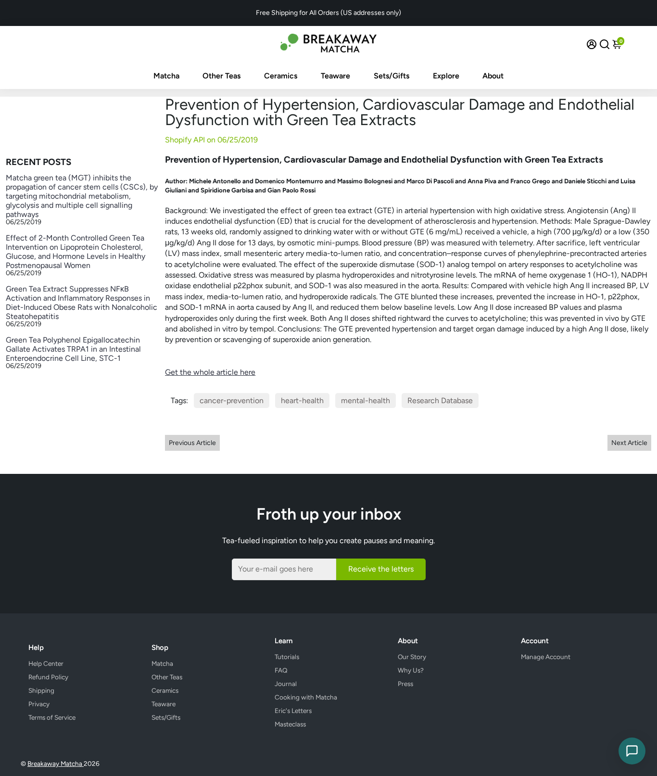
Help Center (45, 663)
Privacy (39, 704)
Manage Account (545, 657)
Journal (286, 683)
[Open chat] (632, 751)
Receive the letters (381, 568)
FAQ (281, 670)
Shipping (41, 690)
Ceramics (280, 75)
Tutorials (287, 657)
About (493, 75)
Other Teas (221, 75)
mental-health (365, 400)
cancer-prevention (232, 400)
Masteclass (290, 724)
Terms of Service (52, 717)
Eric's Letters (293, 710)
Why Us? (411, 670)
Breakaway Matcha (55, 763)
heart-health (302, 400)
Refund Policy (48, 677)
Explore (446, 75)
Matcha (166, 75)
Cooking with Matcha (306, 697)
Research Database (440, 400)
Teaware (335, 75)
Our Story (412, 657)
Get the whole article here (210, 372)
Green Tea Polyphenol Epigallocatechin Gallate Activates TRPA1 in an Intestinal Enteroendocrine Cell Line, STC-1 (73, 349)
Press (405, 683)
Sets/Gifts (391, 75)
